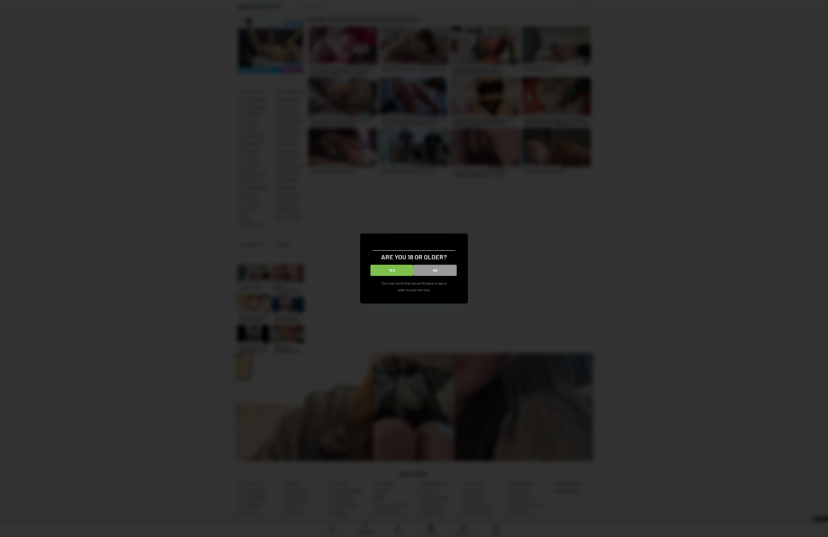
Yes (392, 270)
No (435, 270)
